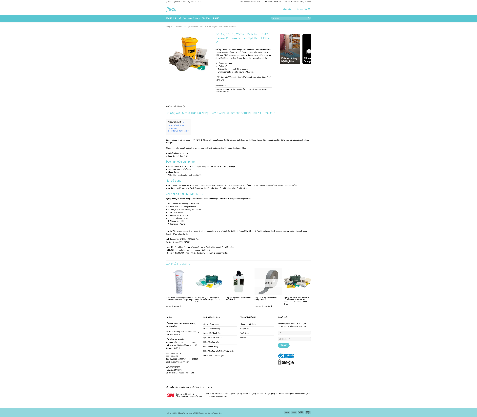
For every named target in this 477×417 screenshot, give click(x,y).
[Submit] (309, 18)
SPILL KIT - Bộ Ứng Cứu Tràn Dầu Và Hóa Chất (218, 27)
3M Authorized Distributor (272, 2)
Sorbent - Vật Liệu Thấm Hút (187, 27)
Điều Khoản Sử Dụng (211, 324)
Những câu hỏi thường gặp (213, 356)
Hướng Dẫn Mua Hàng (211, 329)
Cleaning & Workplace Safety (294, 2)
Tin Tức (206, 18)
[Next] (311, 290)
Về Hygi (182, 18)
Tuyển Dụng (244, 333)
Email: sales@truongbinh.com (250, 2)
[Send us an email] (308, 2)
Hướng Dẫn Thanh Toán (212, 333)
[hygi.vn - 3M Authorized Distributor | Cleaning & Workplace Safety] (174, 9)
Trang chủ (170, 27)
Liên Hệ (215, 18)
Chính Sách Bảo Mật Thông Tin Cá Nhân (218, 351)
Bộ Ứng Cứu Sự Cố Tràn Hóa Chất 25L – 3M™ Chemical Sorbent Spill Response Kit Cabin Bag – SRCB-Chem (297, 301)
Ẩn (183, 122)
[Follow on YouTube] (310, 2)
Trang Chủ (171, 18)
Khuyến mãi (244, 329)
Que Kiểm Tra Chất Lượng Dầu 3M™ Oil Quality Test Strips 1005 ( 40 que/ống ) (179, 299)
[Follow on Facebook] (305, 2)
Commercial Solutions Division (217, 396)
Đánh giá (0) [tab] (179, 106)
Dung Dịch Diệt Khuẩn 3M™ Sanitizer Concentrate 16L (237, 299)
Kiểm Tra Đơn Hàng (210, 347)
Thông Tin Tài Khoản (248, 324)
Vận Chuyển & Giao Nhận (212, 338)
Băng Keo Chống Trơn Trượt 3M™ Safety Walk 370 (266, 299)
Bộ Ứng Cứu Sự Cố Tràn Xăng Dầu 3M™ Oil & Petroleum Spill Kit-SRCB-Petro (207, 300)
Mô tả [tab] (169, 106)
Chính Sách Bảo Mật (211, 342)
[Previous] (166, 290)
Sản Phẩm (193, 18)
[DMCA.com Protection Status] (286, 362)
